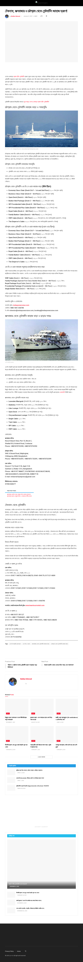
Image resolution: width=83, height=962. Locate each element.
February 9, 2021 (35, 749)
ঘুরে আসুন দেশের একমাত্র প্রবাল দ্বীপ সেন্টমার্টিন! (36, 102)
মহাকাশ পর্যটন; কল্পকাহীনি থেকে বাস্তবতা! (18, 884)
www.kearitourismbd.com (35, 605)
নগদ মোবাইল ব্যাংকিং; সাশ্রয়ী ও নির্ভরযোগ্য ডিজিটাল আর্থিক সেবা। (30, 908)
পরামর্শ (58, 713)
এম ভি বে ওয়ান (26, 644)
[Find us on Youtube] (33, 951)
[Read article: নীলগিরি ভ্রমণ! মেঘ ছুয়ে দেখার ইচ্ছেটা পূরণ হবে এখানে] (16, 734)
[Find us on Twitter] (25, 951)
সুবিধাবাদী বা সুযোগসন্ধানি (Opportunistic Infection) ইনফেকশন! (32, 786)
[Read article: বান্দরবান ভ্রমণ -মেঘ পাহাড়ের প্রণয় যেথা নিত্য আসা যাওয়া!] (42, 707)
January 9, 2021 (28, 16)
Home (19, 951)
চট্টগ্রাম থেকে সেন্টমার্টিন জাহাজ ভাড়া (59, 644)
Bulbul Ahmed (15, 16)
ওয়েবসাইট (62, 392)
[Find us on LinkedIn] (28, 951)
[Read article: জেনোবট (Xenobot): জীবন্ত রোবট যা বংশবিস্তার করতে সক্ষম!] (11, 780)
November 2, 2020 (14, 886)
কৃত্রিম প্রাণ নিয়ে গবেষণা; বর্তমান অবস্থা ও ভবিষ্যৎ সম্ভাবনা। (29, 770)
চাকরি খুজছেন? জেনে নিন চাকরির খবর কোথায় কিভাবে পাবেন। (29, 900)
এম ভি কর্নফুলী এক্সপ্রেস (15, 644)
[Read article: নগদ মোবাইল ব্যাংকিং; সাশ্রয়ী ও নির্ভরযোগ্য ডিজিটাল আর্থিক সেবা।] (11, 910)
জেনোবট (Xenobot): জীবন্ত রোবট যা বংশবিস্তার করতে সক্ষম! (30, 778)
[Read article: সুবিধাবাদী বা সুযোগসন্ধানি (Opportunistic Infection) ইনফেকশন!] (11, 788)
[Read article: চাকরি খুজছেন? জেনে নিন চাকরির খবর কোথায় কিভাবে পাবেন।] (11, 902)
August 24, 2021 (35, 722)
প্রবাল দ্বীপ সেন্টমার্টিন (18, 76)
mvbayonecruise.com (21, 305)
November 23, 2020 (22, 910)
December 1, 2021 (10, 722)
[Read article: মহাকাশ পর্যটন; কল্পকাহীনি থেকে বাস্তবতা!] (41, 864)
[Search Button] (77, 3)
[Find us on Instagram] (30, 951)
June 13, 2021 (60, 722)
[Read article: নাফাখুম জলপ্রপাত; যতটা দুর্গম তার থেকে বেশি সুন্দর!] (67, 734)
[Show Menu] (6, 3)
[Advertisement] (41, 68)
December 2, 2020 (21, 903)
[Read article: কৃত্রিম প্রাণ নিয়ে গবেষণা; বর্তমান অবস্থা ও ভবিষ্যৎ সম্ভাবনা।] (11, 772)
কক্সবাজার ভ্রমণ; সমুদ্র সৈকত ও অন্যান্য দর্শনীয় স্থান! (19, 496)
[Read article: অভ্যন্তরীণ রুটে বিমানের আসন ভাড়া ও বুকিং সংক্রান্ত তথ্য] (42, 734)
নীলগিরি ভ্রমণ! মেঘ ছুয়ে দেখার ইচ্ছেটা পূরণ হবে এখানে (27, 892)
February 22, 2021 (10, 749)
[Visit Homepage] (41, 3)
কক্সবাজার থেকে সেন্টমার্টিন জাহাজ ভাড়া (40, 644)
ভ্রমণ (36, 16)
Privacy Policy (9, 951)
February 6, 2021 (60, 749)
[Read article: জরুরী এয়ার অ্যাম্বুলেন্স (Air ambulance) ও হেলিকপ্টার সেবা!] (67, 707)
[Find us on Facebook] (22, 951)
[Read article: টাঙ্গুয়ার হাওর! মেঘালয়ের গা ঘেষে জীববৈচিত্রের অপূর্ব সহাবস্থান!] (16, 707)
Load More (41, 757)
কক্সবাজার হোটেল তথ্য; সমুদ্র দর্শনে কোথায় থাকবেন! (19, 494)
